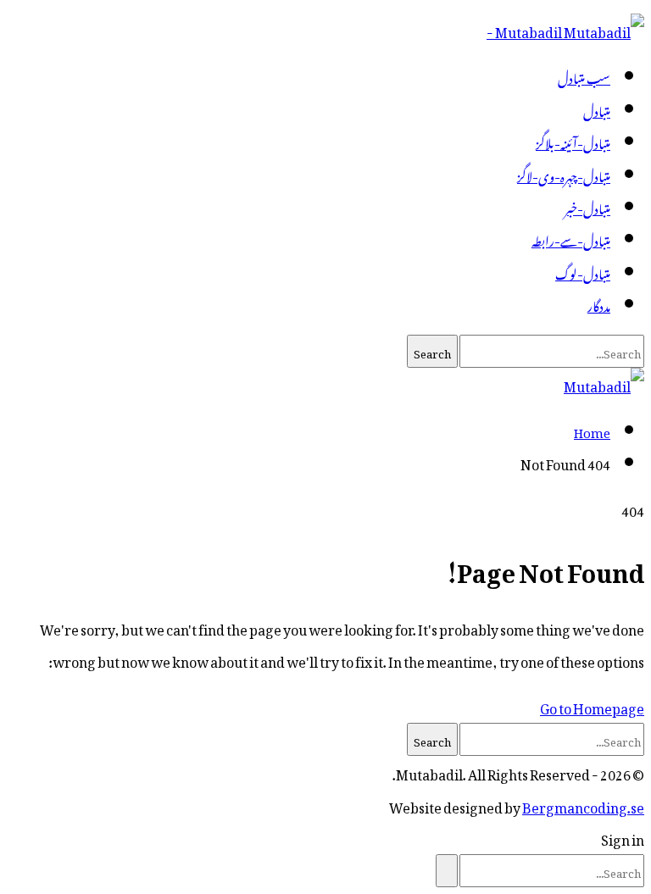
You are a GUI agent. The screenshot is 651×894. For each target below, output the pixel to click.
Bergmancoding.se (583, 805)
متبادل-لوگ (582, 271)
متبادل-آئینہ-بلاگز (573, 141)
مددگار (598, 303)
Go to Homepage (592, 706)
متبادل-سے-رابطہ (570, 238)
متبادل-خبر (587, 206)
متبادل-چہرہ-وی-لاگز (563, 174)
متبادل (596, 108)
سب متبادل (584, 75)
